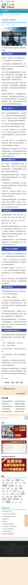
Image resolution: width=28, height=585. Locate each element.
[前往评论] (26, 520)
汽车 (18, 494)
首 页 (2, 1)
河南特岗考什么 (6, 404)
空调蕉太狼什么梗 (6, 511)
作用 (22, 480)
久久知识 (7, 1)
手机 (21, 488)
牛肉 (7, 496)
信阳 (4, 249)
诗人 (3, 502)
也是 (12, 480)
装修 (21, 499)
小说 (7, 488)
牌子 (3, 496)
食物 (20, 502)
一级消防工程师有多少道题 (21, 409)
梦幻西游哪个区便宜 (7, 411)
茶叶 (11, 94)
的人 (20, 496)
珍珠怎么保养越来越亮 (7, 529)
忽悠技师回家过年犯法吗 (9, 389)
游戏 (22, 493)
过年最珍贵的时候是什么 (8, 406)
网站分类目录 (22, 546)
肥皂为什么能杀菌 (19, 411)
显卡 (19, 491)
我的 (16, 488)
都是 (8, 501)
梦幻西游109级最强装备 (8, 534)
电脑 (15, 496)
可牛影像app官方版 (7, 531)
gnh (5, 24)
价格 (17, 480)
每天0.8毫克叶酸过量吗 (8, 524)
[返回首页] (26, 516)
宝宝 (3, 488)
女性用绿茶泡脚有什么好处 (8, 516)
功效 (16, 483)
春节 (15, 491)
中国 (7, 480)
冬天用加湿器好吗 (20, 393)
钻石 (13, 502)
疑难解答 (13, 547)
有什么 (3, 494)
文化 (7, 491)
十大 (23, 483)
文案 (12, 108)
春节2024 (6, 14)
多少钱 (11, 485)
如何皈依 (4, 521)
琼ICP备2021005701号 (20, 547)
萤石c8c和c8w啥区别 (20, 406)
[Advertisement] (14, 571)
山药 (12, 488)
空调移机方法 (5, 519)
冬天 (12, 483)
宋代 (20, 486)
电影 (11, 496)
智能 (23, 491)
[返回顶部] (26, 524)
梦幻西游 (12, 494)
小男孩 (14, 555)
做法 (7, 483)
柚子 (8, 494)
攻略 (3, 491)
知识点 (12, 1)
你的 (3, 483)
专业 (3, 480)
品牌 (4, 485)
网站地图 (9, 547)
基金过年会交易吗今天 (7, 401)
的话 (9, 499)
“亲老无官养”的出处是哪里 (8, 514)
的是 (4, 499)
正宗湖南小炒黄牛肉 (20, 401)
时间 (11, 491)
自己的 (16, 499)
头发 (16, 486)
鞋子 (16, 502)
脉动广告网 (5, 378)
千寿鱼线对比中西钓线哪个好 (9, 526)
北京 (20, 483)
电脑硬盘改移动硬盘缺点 (21, 404)
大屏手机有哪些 (6, 409)
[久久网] (14, 5)
